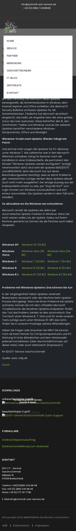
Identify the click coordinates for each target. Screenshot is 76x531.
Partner (12, 56)
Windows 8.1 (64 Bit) (59, 274)
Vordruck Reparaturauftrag (18, 440)
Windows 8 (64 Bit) (59, 268)
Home (10, 41)
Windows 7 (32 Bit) (33, 261)
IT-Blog (12, 78)
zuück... (6, 364)
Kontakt (13, 93)
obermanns (31, 517)
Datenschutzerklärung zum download (25, 446)
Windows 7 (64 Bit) (59, 261)
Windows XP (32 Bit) (34, 244)
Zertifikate (14, 85)
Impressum (42, 525)
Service (12, 48)
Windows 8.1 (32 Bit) (34, 274)
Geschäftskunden (19, 70)
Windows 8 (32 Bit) (33, 268)
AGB (5, 525)
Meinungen (14, 63)
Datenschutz (21, 525)
